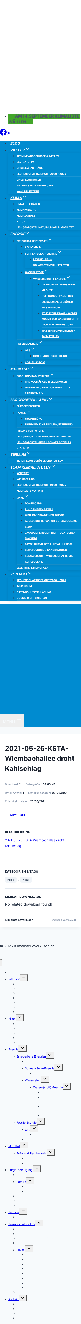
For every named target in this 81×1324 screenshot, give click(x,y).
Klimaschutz (26, 215)
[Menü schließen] (1, 962)
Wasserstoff (33, 1080)
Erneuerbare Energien (31, 1056)
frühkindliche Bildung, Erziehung (49, 424)
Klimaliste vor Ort (30, 490)
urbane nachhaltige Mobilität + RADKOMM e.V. (47, 390)
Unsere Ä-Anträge (30, 168)
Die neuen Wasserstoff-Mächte (58, 287)
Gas (27, 1129)
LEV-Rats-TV (25, 161)
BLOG (15, 143)
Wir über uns (26, 479)
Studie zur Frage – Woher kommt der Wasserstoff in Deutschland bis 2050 (60, 319)
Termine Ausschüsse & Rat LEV (38, 156)
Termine (13, 1212)
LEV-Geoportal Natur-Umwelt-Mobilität (45, 227)
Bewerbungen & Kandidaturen (46, 549)
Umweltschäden (28, 204)
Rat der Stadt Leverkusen (35, 185)
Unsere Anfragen (29, 179)
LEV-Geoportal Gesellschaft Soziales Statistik (44, 445)
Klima (10, 879)
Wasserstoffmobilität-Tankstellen (58, 333)
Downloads (33, 503)
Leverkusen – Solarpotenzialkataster (51, 262)
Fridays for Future (30, 430)
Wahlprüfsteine (28, 191)
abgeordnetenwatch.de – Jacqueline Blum (51, 523)
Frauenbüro (33, 418)
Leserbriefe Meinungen (32, 567)
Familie (21, 1181)
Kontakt (23, 473)
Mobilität (14, 1146)
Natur (21, 221)
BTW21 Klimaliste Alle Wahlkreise (48, 544)
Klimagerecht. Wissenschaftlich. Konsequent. (49, 558)
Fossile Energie (27, 1122)
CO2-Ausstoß (35, 362)
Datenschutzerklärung (34, 592)
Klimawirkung (26, 209)
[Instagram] (9, 134)
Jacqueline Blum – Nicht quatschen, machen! (50, 535)
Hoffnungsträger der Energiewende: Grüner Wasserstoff (57, 301)
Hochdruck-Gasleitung (50, 356)
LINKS (21, 1250)
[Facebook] (3, 134)
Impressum (24, 586)
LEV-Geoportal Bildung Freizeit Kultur (44, 436)
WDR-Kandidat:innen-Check (44, 515)
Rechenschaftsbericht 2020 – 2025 (41, 173)
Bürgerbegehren (28, 406)
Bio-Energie (33, 246)
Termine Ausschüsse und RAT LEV (40, 460)
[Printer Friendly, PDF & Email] (22, 924)
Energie (13, 1049)
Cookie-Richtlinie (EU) (32, 597)
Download (17, 815)
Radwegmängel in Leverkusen (46, 381)
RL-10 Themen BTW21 (39, 509)
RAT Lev (14, 979)
